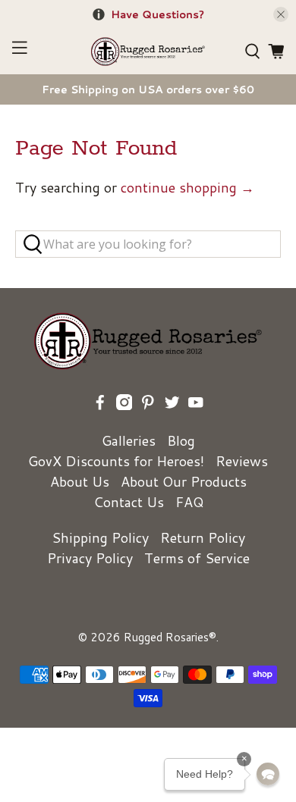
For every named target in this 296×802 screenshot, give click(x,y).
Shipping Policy (100, 537)
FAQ (189, 502)
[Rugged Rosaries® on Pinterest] (148, 405)
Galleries (129, 440)
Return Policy (202, 537)
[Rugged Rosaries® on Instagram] (124, 405)
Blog (181, 440)
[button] (268, 774)
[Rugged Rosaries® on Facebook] (100, 405)
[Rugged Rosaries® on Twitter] (172, 405)
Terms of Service (197, 558)
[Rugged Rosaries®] (148, 51)
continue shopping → (187, 187)
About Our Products (184, 481)
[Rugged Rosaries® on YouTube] (195, 405)
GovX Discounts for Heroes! (116, 461)
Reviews (242, 461)
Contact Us (128, 502)
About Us (79, 481)
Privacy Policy (90, 558)
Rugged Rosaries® (170, 637)
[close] (280, 14)
